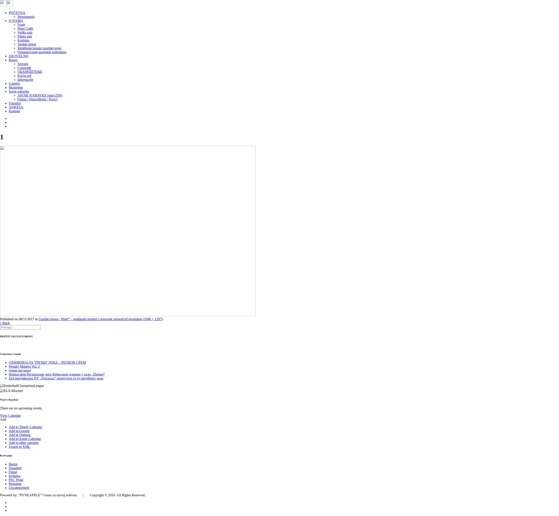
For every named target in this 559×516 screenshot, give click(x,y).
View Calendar (10, 415)
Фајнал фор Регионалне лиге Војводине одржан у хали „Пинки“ (57, 374)
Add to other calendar (24, 443)
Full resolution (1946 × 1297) (142, 319)
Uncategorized (19, 488)
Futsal (13, 472)
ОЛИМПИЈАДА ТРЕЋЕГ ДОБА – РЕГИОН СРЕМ (47, 362)
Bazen (13, 464)
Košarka (14, 476)
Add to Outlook (20, 435)
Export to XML (19, 446)
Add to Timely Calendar (25, 427)
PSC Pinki (16, 480)
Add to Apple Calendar (25, 439)
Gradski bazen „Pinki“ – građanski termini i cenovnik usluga (80, 319)
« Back (5, 323)
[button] (3, 419)
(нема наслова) (20, 370)
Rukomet (15, 484)
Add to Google (19, 431)
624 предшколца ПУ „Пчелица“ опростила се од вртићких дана (56, 378)
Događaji (15, 468)
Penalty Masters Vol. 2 (24, 366)
